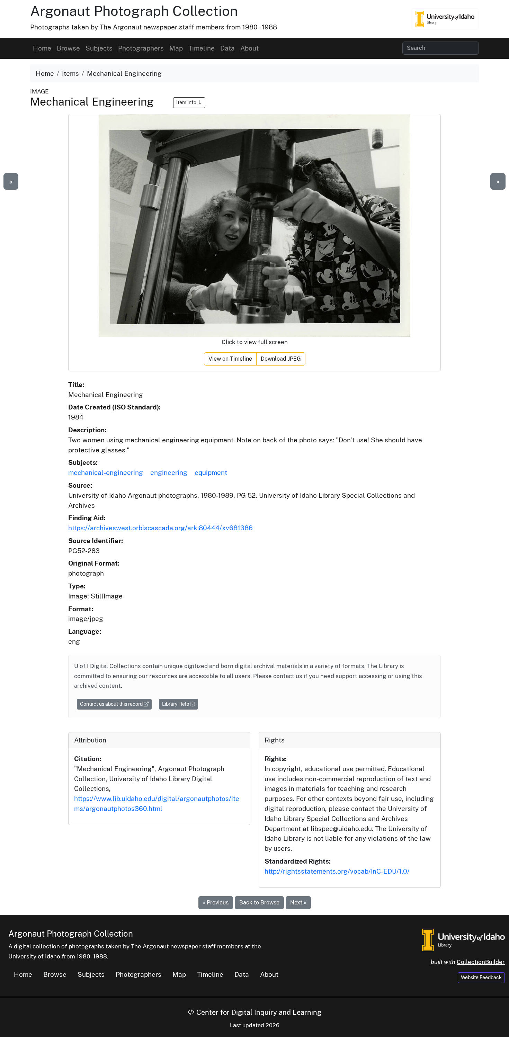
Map (176, 48)
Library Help (176, 704)
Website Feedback (481, 977)
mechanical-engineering (105, 472)
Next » (298, 902)
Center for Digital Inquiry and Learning (258, 1012)
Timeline (201, 48)
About (249, 48)
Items (70, 73)
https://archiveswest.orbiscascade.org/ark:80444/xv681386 (160, 528)
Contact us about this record (112, 704)
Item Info (186, 102)
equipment (211, 472)
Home (42, 48)
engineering (168, 472)
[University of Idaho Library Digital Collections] (445, 18)
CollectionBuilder (481, 961)
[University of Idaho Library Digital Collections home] (463, 939)
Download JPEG (281, 358)
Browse (68, 48)
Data (227, 48)
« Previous (216, 902)
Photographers (141, 48)
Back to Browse (259, 902)
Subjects (99, 48)
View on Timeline (230, 358)
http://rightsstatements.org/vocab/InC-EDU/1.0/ (337, 871)
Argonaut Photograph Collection (134, 11)
